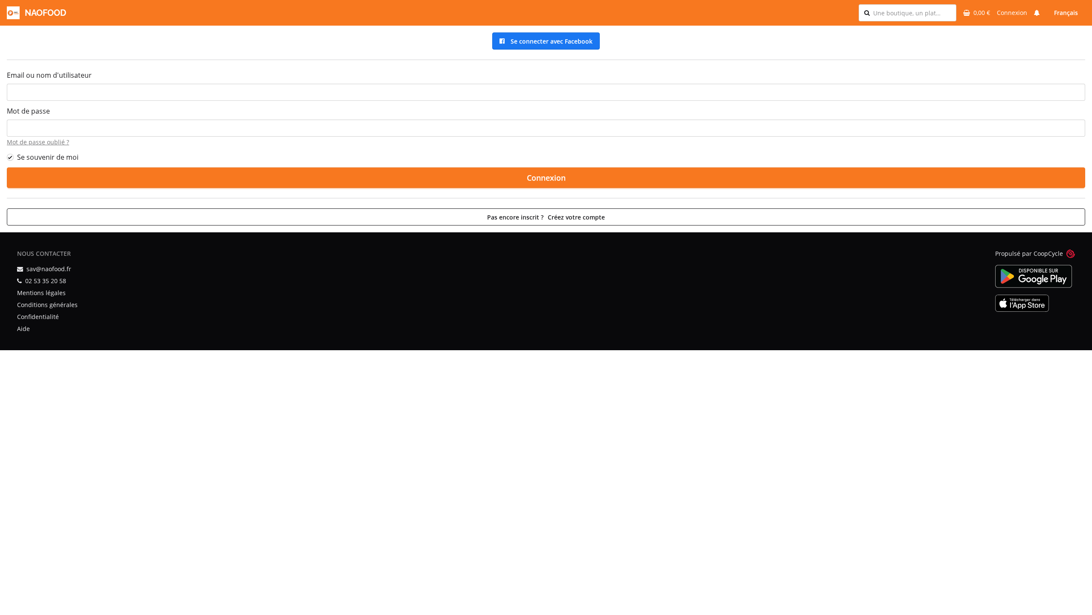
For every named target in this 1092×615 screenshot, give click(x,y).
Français (1066, 13)
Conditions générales (47, 305)
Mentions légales (41, 293)
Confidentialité (38, 317)
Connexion (1012, 13)
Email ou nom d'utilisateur (49, 75)
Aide (23, 329)
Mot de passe (28, 111)
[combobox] (912, 13)
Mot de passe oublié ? (38, 142)
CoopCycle (1048, 253)
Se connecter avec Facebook (549, 41)
